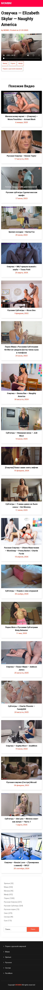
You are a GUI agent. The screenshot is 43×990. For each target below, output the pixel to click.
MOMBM (6, 3)
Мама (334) (8, 887)
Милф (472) (8, 894)
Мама (7, 952)
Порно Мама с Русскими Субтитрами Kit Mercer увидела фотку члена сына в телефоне (21, 350)
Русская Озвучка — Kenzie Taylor (21, 156)
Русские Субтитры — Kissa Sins (21, 310)
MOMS (6, 30)
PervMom (8, 973)
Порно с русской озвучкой (12, 69)
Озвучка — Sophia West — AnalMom (21, 746)
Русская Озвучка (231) (13, 902)
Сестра (8, 968)
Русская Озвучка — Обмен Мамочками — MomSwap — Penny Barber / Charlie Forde (21, 551)
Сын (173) (8, 921)
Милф (5, 63)
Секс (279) (8, 913)
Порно (13, 63)
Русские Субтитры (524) (13, 906)
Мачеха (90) (8, 891)
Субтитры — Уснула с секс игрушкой (21, 591)
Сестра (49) (8, 917)
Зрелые (8, 957)
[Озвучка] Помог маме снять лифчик (21, 467)
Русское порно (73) (11, 909)
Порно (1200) (9, 898)
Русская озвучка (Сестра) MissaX (21, 782)
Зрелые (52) (8, 883)
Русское (8, 962)
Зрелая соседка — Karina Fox (21, 232)
